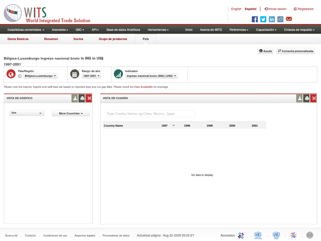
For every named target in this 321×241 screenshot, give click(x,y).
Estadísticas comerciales (25, 29)
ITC (242, 235)
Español (250, 9)
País (146, 39)
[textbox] (151, 113)
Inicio (189, 29)
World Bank (311, 235)
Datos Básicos (18, 39)
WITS (50, 12)
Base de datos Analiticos (123, 29)
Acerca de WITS (211, 29)
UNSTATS (276, 235)
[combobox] (26, 113)
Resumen (51, 39)
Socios (78, 39)
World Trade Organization (294, 235)
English (236, 9)
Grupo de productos (113, 39)
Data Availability (143, 87)
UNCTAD (259, 235)
